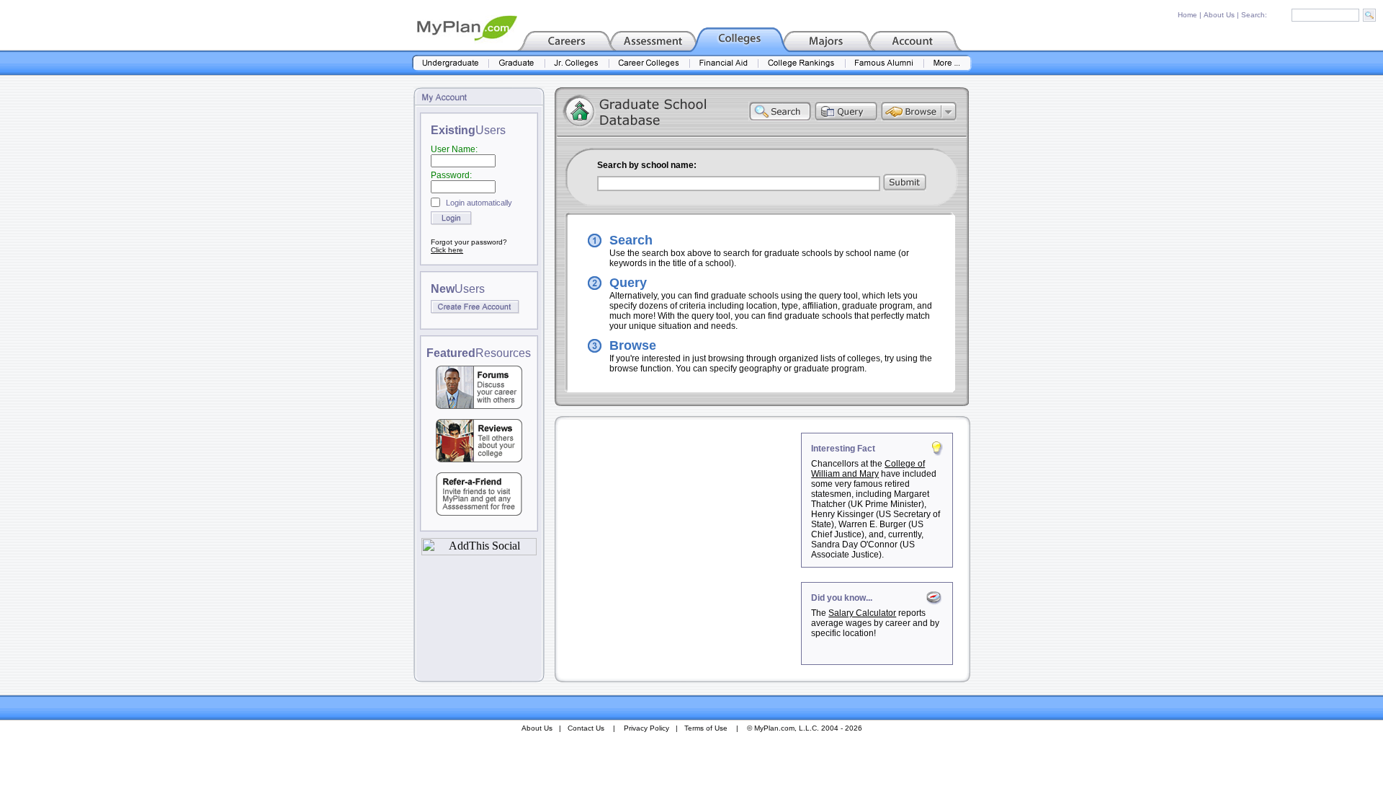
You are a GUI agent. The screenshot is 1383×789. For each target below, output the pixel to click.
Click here (447, 250)
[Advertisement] (679, 523)
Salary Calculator (862, 613)
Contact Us (586, 728)
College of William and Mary (868, 469)
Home (1187, 15)
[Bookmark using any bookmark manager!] (479, 551)
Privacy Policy (646, 728)
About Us (1219, 15)
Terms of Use (706, 728)
